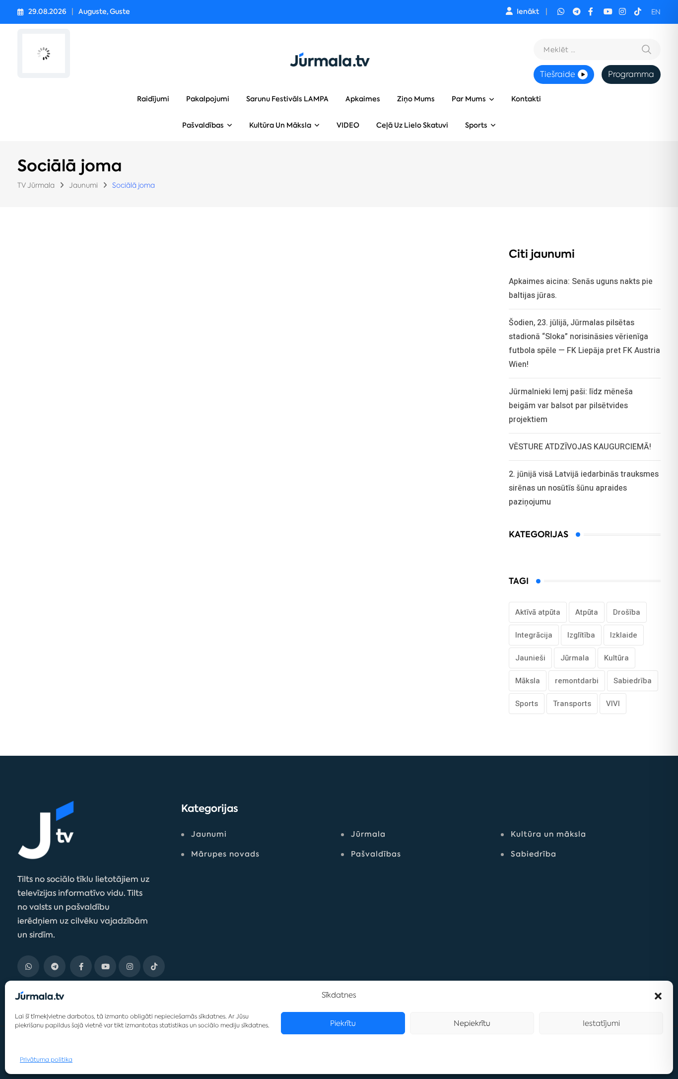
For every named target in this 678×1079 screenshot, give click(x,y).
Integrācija (533, 635)
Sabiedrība (632, 680)
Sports (476, 125)
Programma (631, 74)
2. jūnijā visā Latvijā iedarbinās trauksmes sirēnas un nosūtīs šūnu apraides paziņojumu (584, 487)
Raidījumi (153, 99)
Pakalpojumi (207, 99)
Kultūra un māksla (280, 125)
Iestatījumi (601, 1023)
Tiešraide (557, 74)
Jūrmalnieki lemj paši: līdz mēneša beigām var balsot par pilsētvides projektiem (571, 405)
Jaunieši (530, 657)
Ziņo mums (416, 99)
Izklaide (623, 635)
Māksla (527, 680)
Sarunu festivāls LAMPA (287, 99)
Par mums (469, 99)
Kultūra (616, 657)
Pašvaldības (203, 125)
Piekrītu (343, 1023)
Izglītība (581, 635)
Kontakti (526, 99)
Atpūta (586, 612)
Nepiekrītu (472, 1023)
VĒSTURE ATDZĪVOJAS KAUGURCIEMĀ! (580, 446)
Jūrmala (574, 657)
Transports (572, 703)
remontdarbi (577, 680)
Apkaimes (362, 99)
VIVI (613, 703)
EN (656, 11)
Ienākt (528, 11)
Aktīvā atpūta (537, 612)
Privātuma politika (46, 1059)
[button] (658, 995)
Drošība (626, 612)
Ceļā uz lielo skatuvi (412, 125)
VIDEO (348, 125)
